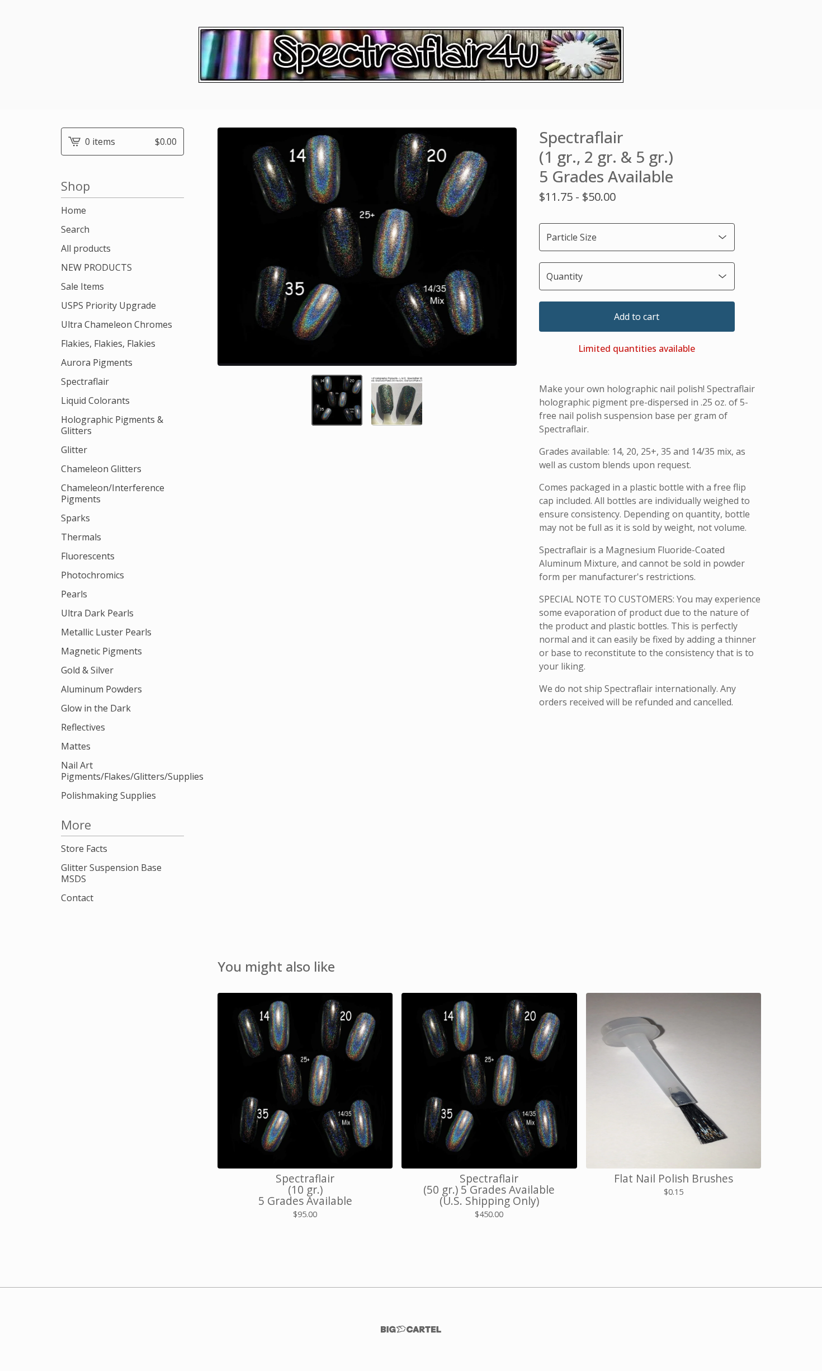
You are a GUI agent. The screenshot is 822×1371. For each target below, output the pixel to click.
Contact (77, 898)
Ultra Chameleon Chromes (116, 324)
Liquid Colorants (95, 400)
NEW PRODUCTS (96, 267)
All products (86, 248)
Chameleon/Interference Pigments (112, 493)
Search (75, 229)
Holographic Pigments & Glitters (112, 425)
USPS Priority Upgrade (108, 305)
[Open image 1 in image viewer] (367, 247)
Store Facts (84, 848)
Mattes (76, 746)
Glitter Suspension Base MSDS (111, 873)
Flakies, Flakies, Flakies (108, 343)
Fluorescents (88, 556)
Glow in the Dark (96, 708)
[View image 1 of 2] (336, 400)
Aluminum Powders (101, 689)
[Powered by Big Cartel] (411, 1329)
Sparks (75, 518)
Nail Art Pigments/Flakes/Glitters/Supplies (122, 771)
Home (73, 210)
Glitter (74, 450)
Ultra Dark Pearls (97, 613)
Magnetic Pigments (101, 651)
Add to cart (636, 316)
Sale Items (82, 286)
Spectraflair (85, 381)
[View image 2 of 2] (396, 400)
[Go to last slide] (233, 246)
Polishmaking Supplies (108, 795)
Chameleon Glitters (101, 469)
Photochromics (92, 575)
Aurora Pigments (97, 362)
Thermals (81, 537)
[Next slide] (501, 246)
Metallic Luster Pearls (106, 632)
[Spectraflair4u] (411, 55)
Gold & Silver (87, 670)
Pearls (74, 594)
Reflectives (83, 727)
